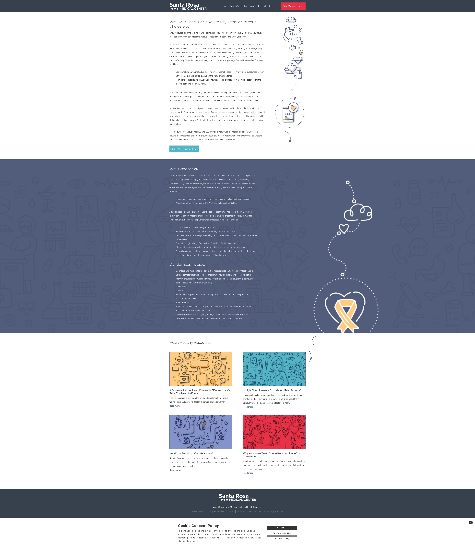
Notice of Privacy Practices (271, 511)
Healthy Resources (269, 6)
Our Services (249, 6)
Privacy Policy (198, 511)
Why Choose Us (231, 6)
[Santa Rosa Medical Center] (188, 6)
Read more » (175, 406)
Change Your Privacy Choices (221, 511)
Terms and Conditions (246, 511)
